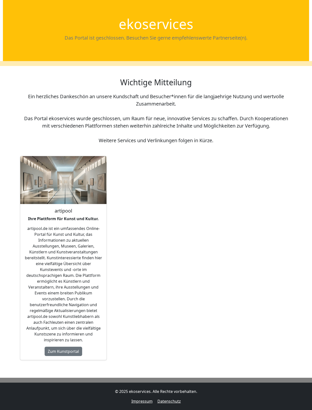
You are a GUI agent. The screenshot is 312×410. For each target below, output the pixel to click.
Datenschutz (169, 401)
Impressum (142, 401)
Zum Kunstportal (63, 351)
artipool (63, 210)
